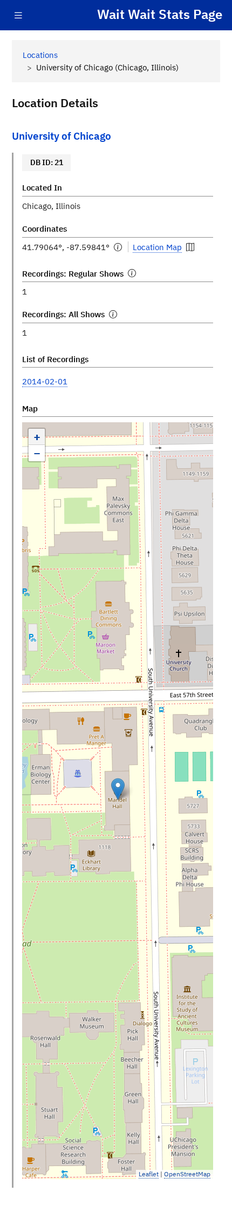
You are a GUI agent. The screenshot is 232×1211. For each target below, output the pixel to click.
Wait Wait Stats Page (159, 14)
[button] (118, 789)
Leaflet (149, 1174)
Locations (40, 54)
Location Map (157, 246)
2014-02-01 (44, 381)
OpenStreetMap (187, 1174)
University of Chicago (61, 135)
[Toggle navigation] (18, 15)
